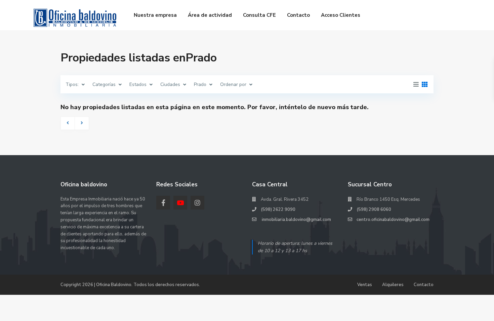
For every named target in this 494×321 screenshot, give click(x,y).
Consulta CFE (259, 15)
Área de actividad (210, 15)
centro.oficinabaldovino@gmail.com (393, 220)
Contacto (298, 15)
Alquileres (393, 285)
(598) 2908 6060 (374, 210)
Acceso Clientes (340, 15)
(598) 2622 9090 (278, 210)
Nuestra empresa (155, 15)
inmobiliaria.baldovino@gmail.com (296, 220)
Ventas (364, 285)
